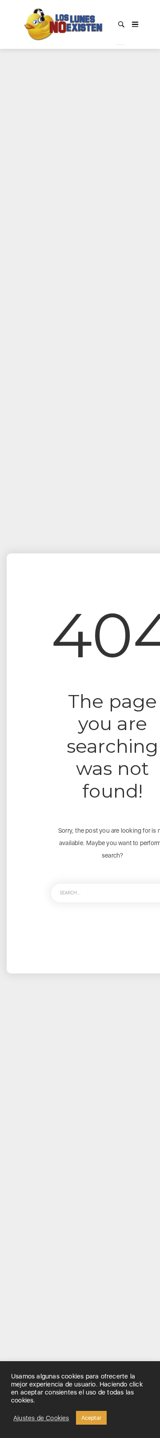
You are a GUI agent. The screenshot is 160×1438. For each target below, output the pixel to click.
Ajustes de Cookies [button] (41, 1418)
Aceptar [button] (91, 1417)
